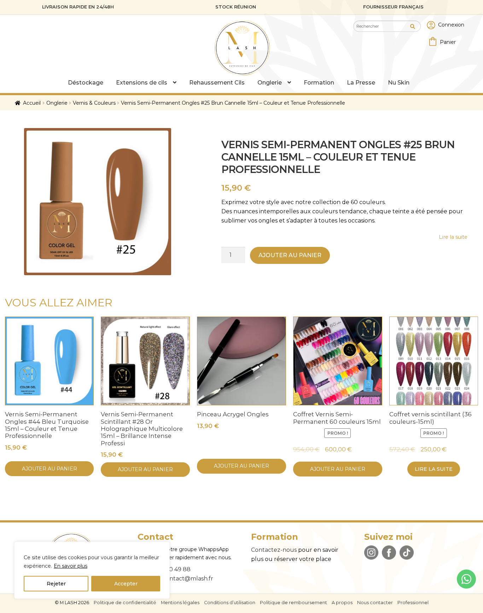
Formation (319, 82)
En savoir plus (70, 566)
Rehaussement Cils (217, 82)
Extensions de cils (141, 82)
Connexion (451, 25)
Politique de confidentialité (125, 602)
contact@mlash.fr (188, 578)
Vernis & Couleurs (94, 103)
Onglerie (269, 82)
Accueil (32, 103)
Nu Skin (398, 82)
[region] (92, 570)
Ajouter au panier (289, 255)
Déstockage (85, 82)
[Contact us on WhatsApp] (466, 579)
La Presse (361, 82)
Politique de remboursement (293, 602)
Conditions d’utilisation (229, 602)
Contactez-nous (274, 550)
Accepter (126, 583)
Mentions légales (180, 602)
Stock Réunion (235, 7)
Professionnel (413, 602)
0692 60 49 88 (170, 569)
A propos (342, 602)
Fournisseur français (393, 7)
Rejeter (56, 583)
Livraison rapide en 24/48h (78, 7)
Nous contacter (375, 602)
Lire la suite (434, 469)
